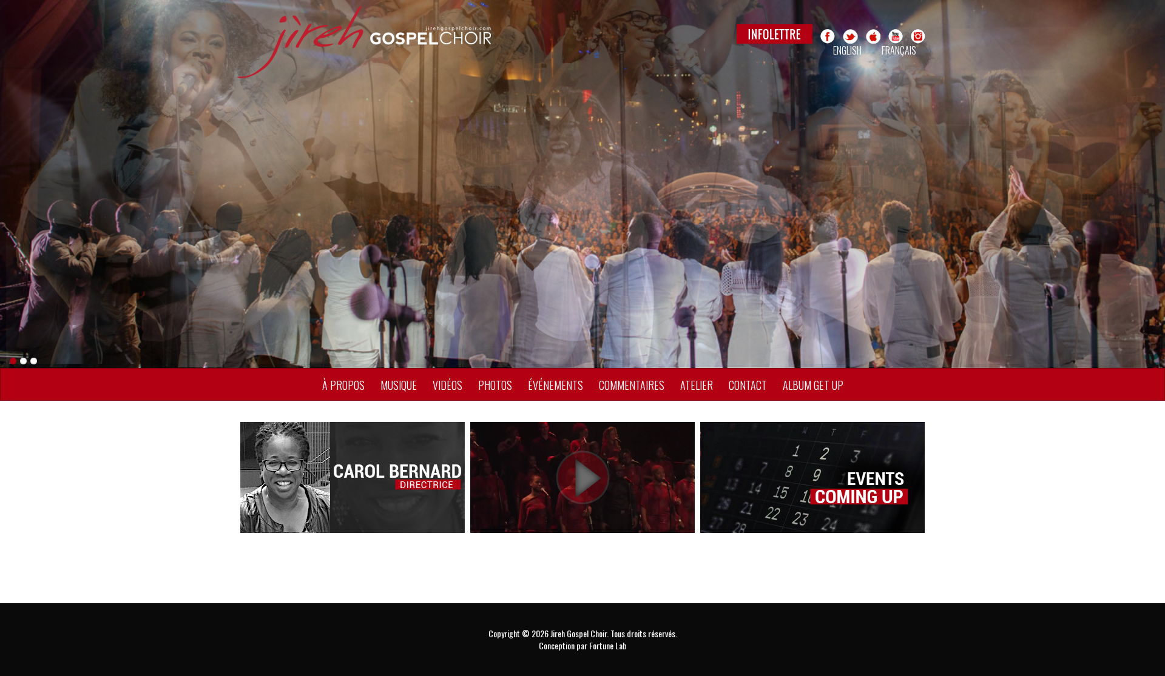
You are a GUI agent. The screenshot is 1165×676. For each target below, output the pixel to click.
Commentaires (631, 385)
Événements (555, 385)
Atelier (696, 385)
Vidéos (447, 385)
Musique (398, 385)
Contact (748, 385)
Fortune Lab (608, 645)
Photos (495, 385)
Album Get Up (813, 385)
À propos (343, 385)
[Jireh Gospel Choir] (435, 42)
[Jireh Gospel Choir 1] (582, 184)
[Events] (812, 475)
